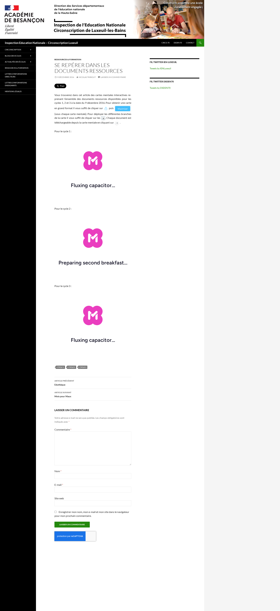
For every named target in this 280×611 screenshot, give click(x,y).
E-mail (58, 484)
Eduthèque (64, 383)
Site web (59, 498)
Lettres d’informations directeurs (16, 75)
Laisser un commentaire (113, 77)
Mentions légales (13, 91)
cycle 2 (71, 367)
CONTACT (190, 43)
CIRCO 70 (165, 43)
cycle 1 (60, 367)
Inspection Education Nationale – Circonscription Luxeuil (41, 43)
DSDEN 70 (178, 43)
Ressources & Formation (67, 59)
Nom (57, 471)
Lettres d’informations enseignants (16, 84)
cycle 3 (83, 367)
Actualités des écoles (15, 62)
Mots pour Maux (62, 394)
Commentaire (62, 429)
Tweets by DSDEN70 (160, 87)
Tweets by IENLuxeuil (160, 68)
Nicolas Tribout (87, 77)
